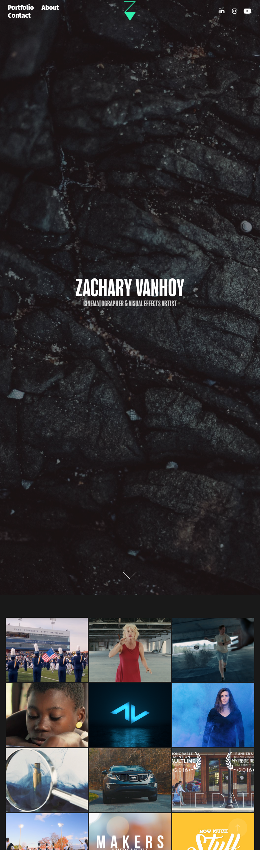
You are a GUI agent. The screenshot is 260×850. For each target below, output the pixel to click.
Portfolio (21, 7)
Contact (19, 15)
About (50, 7)
